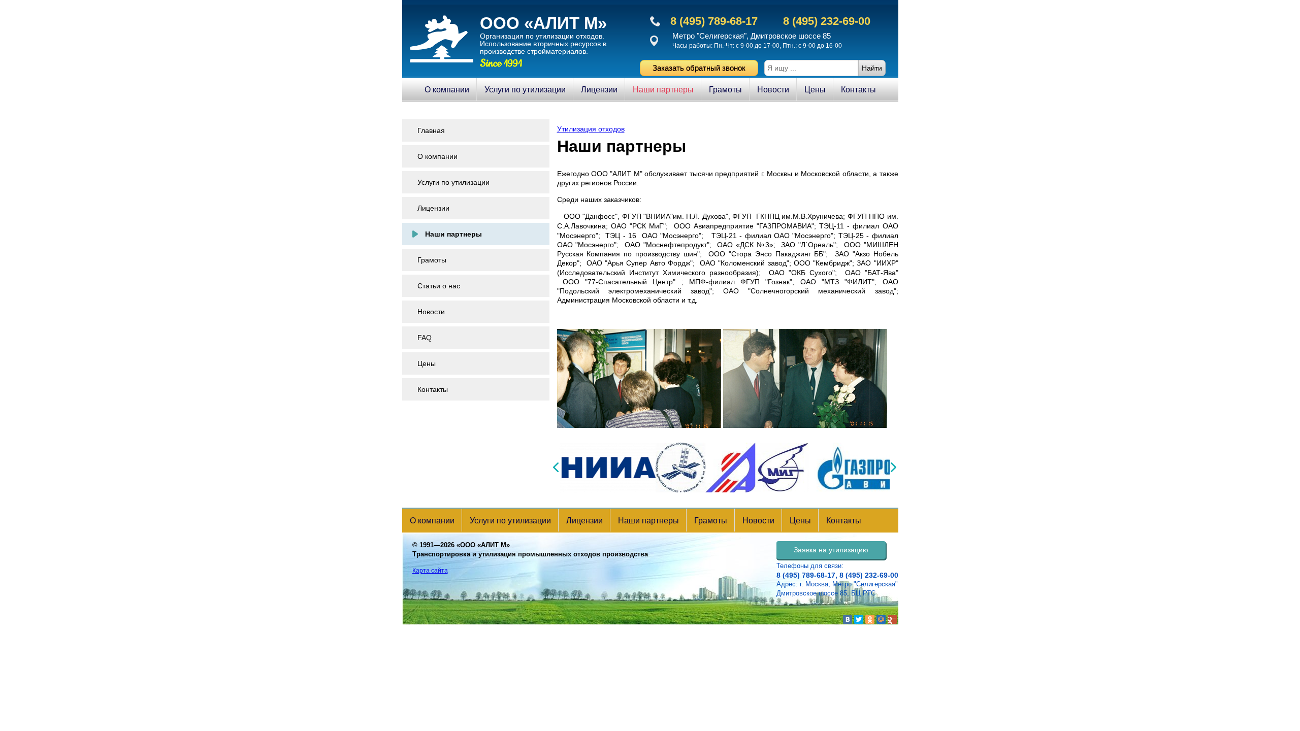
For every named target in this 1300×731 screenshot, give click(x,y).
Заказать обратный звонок (699, 67)
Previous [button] (556, 467)
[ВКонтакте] (847, 619)
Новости (773, 89)
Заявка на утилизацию (831, 550)
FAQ (424, 338)
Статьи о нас (438, 286)
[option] (675, 467)
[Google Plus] (892, 619)
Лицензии (599, 89)
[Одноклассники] (869, 619)
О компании (447, 89)
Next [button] (893, 467)
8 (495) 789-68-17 (714, 21)
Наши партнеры (663, 89)
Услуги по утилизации (525, 89)
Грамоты (725, 89)
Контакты (858, 89)
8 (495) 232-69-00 (826, 21)
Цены (815, 89)
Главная (431, 130)
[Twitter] (858, 619)
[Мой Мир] (881, 619)
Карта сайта (430, 570)
